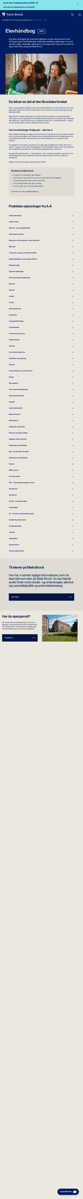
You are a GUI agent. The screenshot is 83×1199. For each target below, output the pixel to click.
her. (38, 191)
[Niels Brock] (12, 14)
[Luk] (77, 4)
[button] (72, 14)
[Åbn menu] (79, 14)
